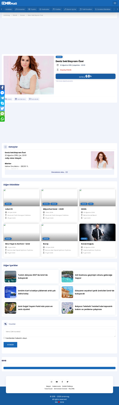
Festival (46, 204)
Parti (90, 204)
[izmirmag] (9, 3)
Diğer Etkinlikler (11, 184)
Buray (45, 244)
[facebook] (62, 381)
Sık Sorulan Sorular (60, 389)
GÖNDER (10, 345)
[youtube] (57, 381)
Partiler (58, 9)
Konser (59, 57)
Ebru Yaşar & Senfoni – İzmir (17, 244)
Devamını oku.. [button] (58, 172)
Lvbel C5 (9, 209)
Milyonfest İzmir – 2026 (53, 209)
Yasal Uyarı (49, 389)
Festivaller (45, 9)
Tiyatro (33, 9)
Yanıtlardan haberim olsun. (16, 338)
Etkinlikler (8, 9)
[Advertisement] (59, 34)
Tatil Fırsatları (87, 9)
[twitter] (67, 381)
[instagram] (51, 381)
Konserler (21, 9)
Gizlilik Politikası (67, 386)
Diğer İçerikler (10, 265)
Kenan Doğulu (87, 244)
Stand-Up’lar (71, 9)
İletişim (48, 386)
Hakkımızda (56, 386)
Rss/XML (71, 389)
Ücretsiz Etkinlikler (104, 9)
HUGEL (84, 209)
